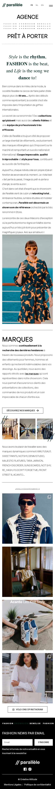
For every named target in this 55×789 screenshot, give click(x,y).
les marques (32, 373)
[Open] (27, 518)
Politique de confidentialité (37, 784)
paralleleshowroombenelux (27, 496)
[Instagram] (50, 540)
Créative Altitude (28, 779)
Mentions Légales (12, 784)
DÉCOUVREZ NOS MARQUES (21, 410)
